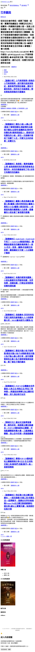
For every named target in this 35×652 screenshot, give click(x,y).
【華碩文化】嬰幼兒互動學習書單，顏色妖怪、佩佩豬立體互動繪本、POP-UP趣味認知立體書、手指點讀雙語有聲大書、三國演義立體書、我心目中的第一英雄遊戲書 (18, 428)
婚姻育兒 (14, 67)
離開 (9, 649)
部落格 (6, 72)
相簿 (5, 70)
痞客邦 (12, 111)
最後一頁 (9, 536)
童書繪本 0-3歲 (15, 114)
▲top (2, 117)
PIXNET (7, 628)
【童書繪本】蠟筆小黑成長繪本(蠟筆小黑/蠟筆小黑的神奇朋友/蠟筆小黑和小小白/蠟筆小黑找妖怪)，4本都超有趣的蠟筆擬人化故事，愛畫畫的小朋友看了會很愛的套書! (19, 206)
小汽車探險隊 (21, 108)
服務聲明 (17, 630)
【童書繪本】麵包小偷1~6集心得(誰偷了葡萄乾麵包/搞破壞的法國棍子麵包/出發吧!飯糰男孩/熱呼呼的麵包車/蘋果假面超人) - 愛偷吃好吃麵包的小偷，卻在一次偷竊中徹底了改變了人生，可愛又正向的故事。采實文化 (19, 132)
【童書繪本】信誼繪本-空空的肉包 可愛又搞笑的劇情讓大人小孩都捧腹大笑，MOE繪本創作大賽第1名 (19, 317)
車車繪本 (9, 108)
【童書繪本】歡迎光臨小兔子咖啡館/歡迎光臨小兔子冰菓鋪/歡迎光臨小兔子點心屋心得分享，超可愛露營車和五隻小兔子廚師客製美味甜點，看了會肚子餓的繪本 (19, 356)
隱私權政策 (29, 628)
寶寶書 (14, 108)
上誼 (26, 108)
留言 (16, 111)
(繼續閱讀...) (4, 104)
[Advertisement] (17, 622)
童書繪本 (3, 108)
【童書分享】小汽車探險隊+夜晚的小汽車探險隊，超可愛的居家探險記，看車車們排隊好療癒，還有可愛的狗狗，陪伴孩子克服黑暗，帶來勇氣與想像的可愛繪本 (19, 86)
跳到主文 (3, 17)
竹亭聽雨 (6, 12)
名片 (5, 74)
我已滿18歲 (4, 649)
